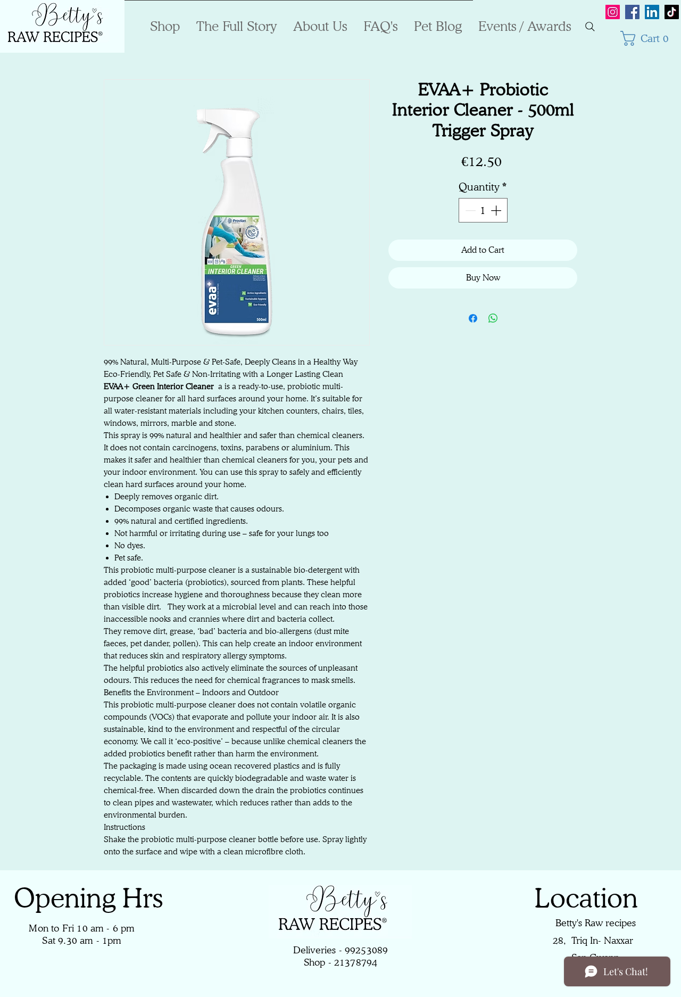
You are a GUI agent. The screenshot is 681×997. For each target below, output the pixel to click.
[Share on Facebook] (473, 318)
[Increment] (497, 210)
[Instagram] (612, 12)
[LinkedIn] (652, 12)
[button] (649, 38)
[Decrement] (469, 210)
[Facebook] (632, 12)
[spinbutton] (483, 210)
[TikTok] (672, 12)
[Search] (590, 26)
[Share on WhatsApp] (493, 318)
